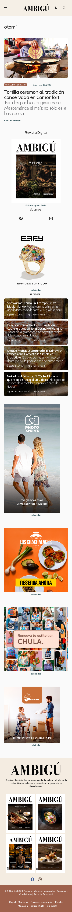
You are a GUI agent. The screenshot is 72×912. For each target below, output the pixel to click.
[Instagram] (51, 218)
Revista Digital (38, 906)
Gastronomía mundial (41, 902)
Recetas (59, 902)
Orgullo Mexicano (18, 902)
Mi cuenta (52, 906)
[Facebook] (21, 218)
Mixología (23, 906)
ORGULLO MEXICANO (15, 85)
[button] (5, 8)
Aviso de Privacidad (43, 894)
